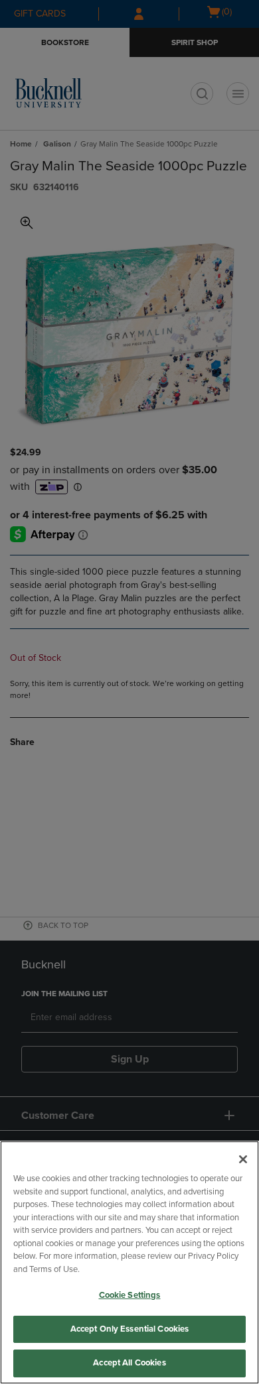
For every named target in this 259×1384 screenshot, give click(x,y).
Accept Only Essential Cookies (129, 1329)
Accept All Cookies (129, 1362)
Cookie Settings (130, 1295)
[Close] (243, 1159)
